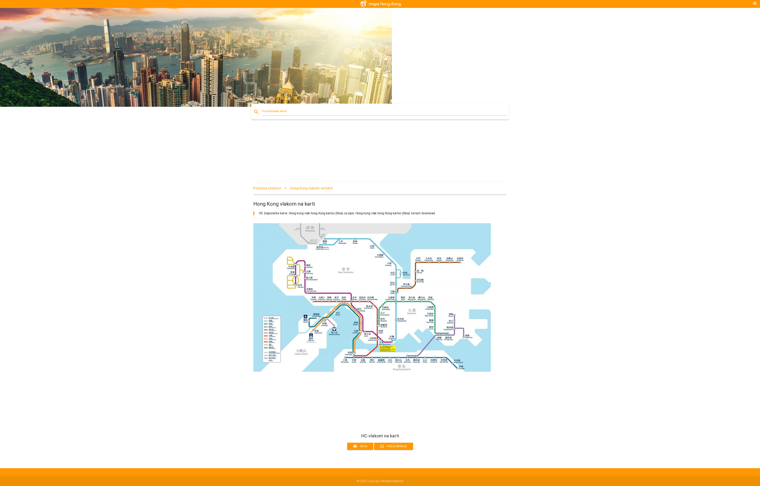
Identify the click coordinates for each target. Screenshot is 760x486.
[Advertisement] (372, 154)
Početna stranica (267, 188)
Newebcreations (392, 481)
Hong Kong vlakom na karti (311, 188)
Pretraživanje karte (274, 111)
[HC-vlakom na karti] (372, 371)
